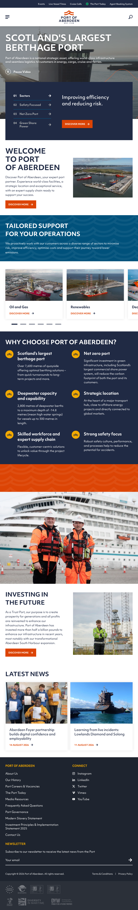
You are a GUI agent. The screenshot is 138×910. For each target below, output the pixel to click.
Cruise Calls (76, 4)
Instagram (85, 773)
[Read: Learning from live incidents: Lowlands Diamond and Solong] (101, 716)
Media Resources (16, 799)
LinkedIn (83, 780)
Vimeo (82, 793)
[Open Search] (131, 17)
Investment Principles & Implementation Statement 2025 (31, 826)
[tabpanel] (93, 111)
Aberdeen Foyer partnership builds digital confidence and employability (32, 734)
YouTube (83, 799)
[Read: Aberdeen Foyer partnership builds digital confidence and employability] (36, 716)
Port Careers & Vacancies (22, 786)
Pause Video (22, 72)
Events (41, 4)
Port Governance (16, 812)
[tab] (32, 97)
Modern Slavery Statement (23, 818)
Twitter (82, 786)
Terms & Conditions (102, 873)
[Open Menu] (7, 17)
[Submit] (130, 860)
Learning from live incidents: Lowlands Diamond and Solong (99, 731)
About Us (11, 773)
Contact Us (12, 835)
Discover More (75, 124)
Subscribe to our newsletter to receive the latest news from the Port (50, 851)
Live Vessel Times (57, 4)
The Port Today (98, 4)
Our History (13, 780)
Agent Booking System (121, 4)
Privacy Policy (125, 873)
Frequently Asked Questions (24, 805)
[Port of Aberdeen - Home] (69, 17)
